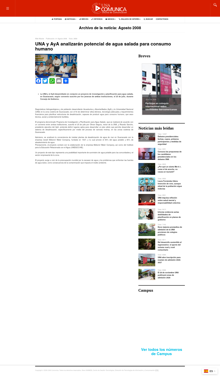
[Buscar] (215, 4)
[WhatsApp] (52, 81)
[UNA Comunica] (110, 8)
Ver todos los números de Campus (161, 351)
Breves (84, 19)
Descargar (171, 336)
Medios (111, 19)
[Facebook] (38, 81)
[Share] (66, 81)
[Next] (178, 89)
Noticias (71, 19)
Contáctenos (162, 19)
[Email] (59, 81)
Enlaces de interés (130, 19)
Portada (58, 19)
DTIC (157, 370)
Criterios (97, 19)
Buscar (149, 19)
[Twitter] (45, 81)
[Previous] (145, 89)
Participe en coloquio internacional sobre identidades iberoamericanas (161, 106)
